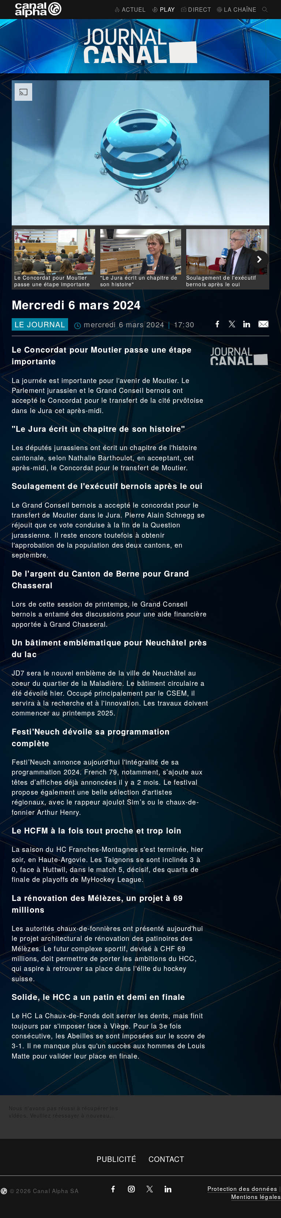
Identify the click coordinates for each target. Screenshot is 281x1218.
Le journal (40, 324)
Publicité (117, 1158)
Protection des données (242, 1188)
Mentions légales (256, 1196)
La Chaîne (240, 9)
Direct (199, 9)
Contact (167, 1158)
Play (167, 9)
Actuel (134, 9)
